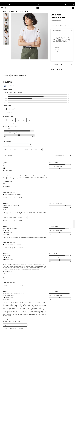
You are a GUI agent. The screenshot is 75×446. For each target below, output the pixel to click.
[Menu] (2, 7)
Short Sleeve (24, 11)
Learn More (53, 4)
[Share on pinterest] (61, 69)
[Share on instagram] (59, 69)
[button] (73, 7)
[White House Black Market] (37, 8)
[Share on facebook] (57, 69)
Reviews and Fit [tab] (6, 75)
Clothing (11, 11)
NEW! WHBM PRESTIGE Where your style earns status (34, 4)
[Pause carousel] (73, 4)
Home (4, 11)
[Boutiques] (5, 8)
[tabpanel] (37, 205)
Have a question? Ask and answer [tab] (18, 75)
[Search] (69, 8)
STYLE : (54, 33)
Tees (16, 11)
